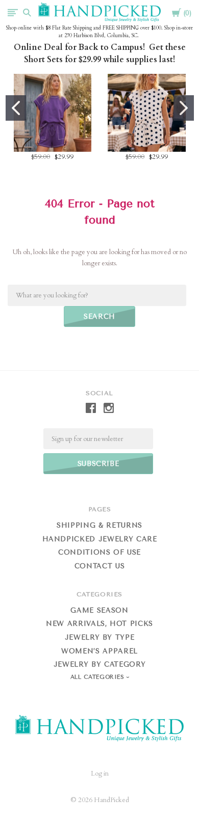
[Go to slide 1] (16, 108)
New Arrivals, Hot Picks (99, 623)
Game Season (99, 610)
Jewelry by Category (99, 664)
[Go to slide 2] (183, 108)
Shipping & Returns (99, 525)
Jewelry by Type (100, 637)
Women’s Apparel (99, 651)
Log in (100, 773)
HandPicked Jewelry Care (99, 539)
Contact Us (99, 566)
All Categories (98, 677)
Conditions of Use (99, 552)
